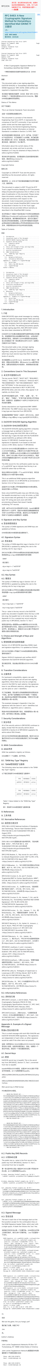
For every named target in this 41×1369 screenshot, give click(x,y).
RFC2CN (5, 6)
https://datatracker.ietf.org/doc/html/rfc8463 (21, 32)
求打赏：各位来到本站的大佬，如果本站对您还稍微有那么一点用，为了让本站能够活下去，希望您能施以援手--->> (25, 6)
